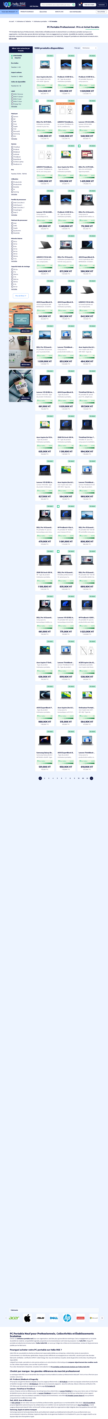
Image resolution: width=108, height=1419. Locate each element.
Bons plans (59, 12)
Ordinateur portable (40, 21)
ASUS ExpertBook (89, 1402)
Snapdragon (18, 210)
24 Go (15, 249)
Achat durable (17, 55)
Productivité (18, 182)
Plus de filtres (20, 296)
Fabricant (14, 114)
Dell (15, 121)
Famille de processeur (18, 199)
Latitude (16, 154)
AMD (15, 226)
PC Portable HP (50, 1386)
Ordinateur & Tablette (23, 21)
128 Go (16, 256)
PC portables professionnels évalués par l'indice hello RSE (70, 1367)
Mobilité (16, 187)
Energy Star (17, 104)
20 (83, 778)
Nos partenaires (75, 12)
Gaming (16, 192)
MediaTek (17, 233)
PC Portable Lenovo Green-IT (75, 1395)
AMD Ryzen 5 (18, 205)
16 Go (15, 241)
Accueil (11, 21)
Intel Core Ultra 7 (19, 207)
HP (14, 119)
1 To (15, 272)
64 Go (15, 251)
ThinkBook (17, 157)
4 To (15, 284)
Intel (15, 223)
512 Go (16, 269)
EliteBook (17, 152)
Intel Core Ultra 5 (19, 203)
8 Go (15, 246)
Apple (16, 126)
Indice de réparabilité (18, 82)
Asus (15, 124)
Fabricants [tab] (14, 1310)
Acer (15, 129)
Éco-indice (14, 63)
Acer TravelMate (83, 1405)
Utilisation (14, 179)
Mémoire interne (16, 238)
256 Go (16, 274)
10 (78, 778)
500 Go (16, 279)
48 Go (15, 254)
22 (87, 778)
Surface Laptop (18, 162)
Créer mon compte (89, 5)
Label (13, 91)
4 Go (15, 259)
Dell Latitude (16, 1402)
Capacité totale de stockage (20, 266)
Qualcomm (17, 231)
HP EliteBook (34, 1384)
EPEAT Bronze (18, 94)
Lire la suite (13, 39)
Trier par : (77, 48)
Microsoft (17, 131)
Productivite (18, 184)
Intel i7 (16, 212)
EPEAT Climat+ (18, 97)
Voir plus (14, 106)
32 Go (15, 244)
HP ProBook (64, 1381)
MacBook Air (18, 164)
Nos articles (101, 12)
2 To (15, 277)
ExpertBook (17, 159)
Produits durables (27, 12)
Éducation (43, 12)
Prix (12, 170)
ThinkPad (17, 147)
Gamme (13, 144)
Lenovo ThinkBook (45, 1393)
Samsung (17, 134)
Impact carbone (16, 72)
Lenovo (16, 117)
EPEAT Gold (17, 99)
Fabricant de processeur (19, 220)
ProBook (16, 149)
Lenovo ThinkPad (65, 1391)
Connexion (102, 5)
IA (14, 189)
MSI (15, 136)
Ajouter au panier (45, 92)
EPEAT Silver (18, 101)
